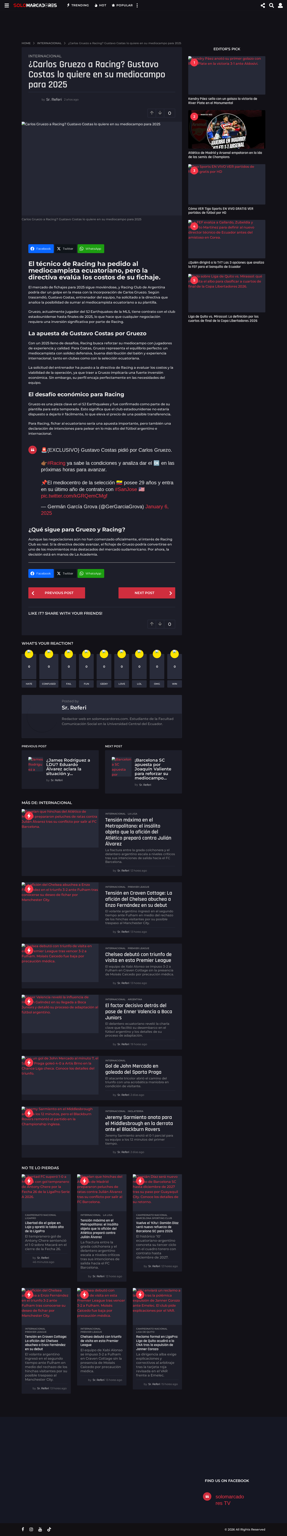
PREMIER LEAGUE (138, 887)
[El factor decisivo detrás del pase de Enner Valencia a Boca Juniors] (60, 1014)
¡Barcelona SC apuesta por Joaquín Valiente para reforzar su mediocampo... (153, 769)
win (174, 683)
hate (29, 683)
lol (139, 683)
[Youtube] (40, 1529)
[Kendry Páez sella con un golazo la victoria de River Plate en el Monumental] (226, 75)
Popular (124, 5)
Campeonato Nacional (40, 1215)
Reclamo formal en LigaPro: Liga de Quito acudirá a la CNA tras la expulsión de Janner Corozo (157, 1342)
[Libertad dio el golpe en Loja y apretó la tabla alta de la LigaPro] (46, 1192)
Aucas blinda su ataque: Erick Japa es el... (168, 1456)
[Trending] (29, 816)
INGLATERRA (135, 1111)
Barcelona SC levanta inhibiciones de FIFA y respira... (211, 1465)
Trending (80, 5)
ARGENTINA (135, 999)
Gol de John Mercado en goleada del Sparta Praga (133, 1069)
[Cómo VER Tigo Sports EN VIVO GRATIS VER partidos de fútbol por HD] (226, 184)
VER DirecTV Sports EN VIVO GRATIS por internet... (253, 1456)
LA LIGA (132, 813)
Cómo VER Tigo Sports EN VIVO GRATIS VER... (42, 1454)
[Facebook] (23, 1529)
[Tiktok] (49, 1529)
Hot (102, 5)
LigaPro (30, 1218)
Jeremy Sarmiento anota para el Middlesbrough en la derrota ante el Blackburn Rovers (139, 1123)
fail (68, 683)
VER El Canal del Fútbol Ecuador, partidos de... (85, 1454)
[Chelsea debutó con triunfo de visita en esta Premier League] (60, 963)
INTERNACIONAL (45, 56)
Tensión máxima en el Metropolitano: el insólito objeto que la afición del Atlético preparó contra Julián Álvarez (138, 831)
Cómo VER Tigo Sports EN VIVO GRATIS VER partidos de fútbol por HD (220, 210)
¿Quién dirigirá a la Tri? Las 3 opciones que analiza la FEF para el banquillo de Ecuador (226, 264)
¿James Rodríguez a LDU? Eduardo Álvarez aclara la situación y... (68, 767)
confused (49, 683)
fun (86, 683)
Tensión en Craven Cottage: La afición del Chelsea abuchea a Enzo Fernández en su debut (138, 899)
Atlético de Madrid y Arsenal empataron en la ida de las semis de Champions (225, 154)
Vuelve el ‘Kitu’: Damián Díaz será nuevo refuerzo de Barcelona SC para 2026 (157, 1227)
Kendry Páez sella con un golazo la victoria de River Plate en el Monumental (222, 100)
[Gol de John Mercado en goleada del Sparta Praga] (60, 1075)
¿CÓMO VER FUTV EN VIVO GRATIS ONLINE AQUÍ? (127, 1456)
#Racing (56, 463)
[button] (6, 5)
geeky (104, 683)
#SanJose (126, 489)
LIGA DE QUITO (145, 1332)
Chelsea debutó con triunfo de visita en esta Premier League (138, 957)
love (121, 683)
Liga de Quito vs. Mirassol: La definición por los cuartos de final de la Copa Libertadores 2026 (223, 318)
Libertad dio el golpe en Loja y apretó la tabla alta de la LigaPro (44, 1227)
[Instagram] (31, 1529)
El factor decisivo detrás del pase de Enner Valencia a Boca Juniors (138, 1011)
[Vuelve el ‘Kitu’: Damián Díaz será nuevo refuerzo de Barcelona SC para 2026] (157, 1192)
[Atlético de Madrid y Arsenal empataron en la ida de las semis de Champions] (226, 129)
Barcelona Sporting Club (154, 1218)
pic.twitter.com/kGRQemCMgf (74, 496)
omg (157, 683)
